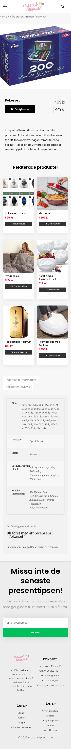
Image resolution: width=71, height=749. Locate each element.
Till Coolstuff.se (52, 223)
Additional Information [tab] (21, 379)
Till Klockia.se (18, 223)
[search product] (62, 6)
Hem (2, 16)
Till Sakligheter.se (20, 109)
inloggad (26, 547)
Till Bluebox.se (52, 289)
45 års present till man (21, 16)
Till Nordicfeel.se (18, 352)
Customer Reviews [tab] (18, 386)
